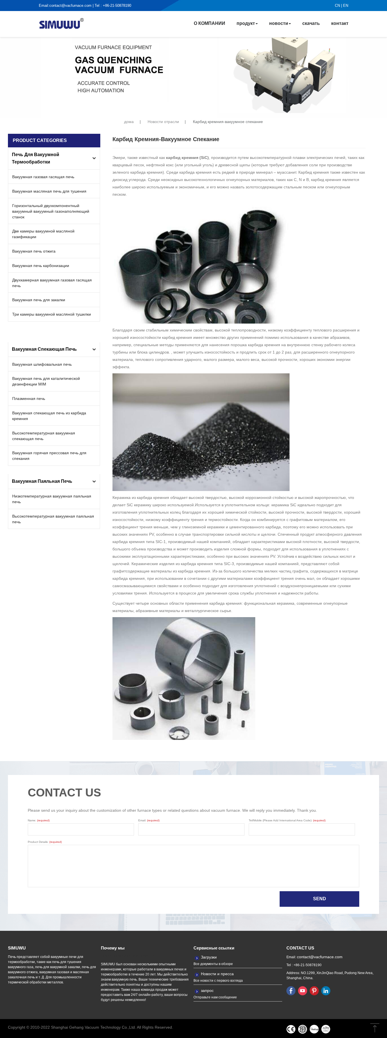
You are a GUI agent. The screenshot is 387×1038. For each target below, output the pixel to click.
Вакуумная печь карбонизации (40, 265)
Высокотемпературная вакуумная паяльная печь (53, 519)
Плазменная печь (28, 398)
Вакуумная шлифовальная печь (42, 364)
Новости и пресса (217, 974)
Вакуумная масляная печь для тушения (49, 191)
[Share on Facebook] (290, 990)
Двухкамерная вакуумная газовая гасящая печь (52, 283)
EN (345, 5)
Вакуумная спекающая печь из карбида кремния (49, 416)
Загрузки (209, 957)
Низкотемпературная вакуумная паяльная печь (51, 499)
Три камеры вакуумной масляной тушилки (51, 314)
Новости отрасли (163, 122)
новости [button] (278, 23)
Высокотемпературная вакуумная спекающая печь (43, 436)
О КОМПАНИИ (209, 23)
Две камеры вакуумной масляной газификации (43, 234)
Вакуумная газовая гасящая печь (43, 177)
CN (337, 5)
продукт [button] (246, 23)
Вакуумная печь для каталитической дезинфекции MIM (46, 381)
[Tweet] (302, 990)
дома (129, 122)
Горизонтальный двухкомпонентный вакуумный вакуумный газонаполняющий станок (50, 211)
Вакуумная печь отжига (34, 251)
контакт (339, 23)
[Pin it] (314, 990)
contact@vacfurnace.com (70, 5)
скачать (311, 23)
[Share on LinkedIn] (325, 990)
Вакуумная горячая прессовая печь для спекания (49, 456)
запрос (207, 990)
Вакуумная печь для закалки (38, 300)
